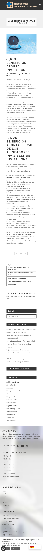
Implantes (6, 462)
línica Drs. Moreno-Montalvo (18, 130)
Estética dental (11, 400)
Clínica (8, 394)
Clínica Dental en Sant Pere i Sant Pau (20, 274)
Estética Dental (8, 465)
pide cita (10, 243)
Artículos (28, 74)
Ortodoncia (10, 415)
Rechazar (15, 548)
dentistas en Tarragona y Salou (20, 281)
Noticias (5, 503)
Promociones (7, 500)
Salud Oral (10, 417)
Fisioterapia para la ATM (10, 477)
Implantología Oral (13, 409)
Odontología (6, 456)
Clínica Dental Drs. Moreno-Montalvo (18, 268)
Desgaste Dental (12, 397)
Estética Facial (11, 403)
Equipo (5, 497)
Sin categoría (11, 420)
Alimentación (11, 385)
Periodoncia (6, 471)
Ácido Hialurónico (8, 474)
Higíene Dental (11, 406)
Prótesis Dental (8, 468)
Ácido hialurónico (12, 382)
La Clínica (5, 494)
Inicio (4, 491)
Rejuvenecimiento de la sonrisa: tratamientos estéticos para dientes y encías (19, 353)
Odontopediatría (12, 412)
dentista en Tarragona (17, 278)
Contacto (5, 506)
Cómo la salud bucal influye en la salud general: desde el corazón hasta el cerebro (20, 344)
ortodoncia (12, 284)
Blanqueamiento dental (14, 391)
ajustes (17, 545)
